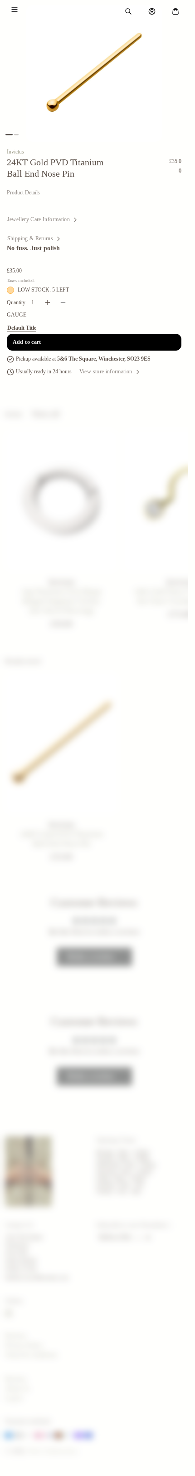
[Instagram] (8, 1313)
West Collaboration (52, 1451)
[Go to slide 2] (16, 134)
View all (46, 414)
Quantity (16, 302)
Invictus (15, 152)
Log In (14, 1398)
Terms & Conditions (31, 1355)
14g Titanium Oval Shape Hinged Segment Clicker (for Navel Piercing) (61, 601)
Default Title (21, 328)
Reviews (15, 1335)
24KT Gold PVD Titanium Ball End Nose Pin (61, 838)
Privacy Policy (24, 1345)
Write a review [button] (91, 957)
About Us (17, 1388)
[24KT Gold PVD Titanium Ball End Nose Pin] (61, 743)
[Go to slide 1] (9, 134)
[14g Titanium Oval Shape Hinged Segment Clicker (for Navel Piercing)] (61, 501)
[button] (14, 9)
